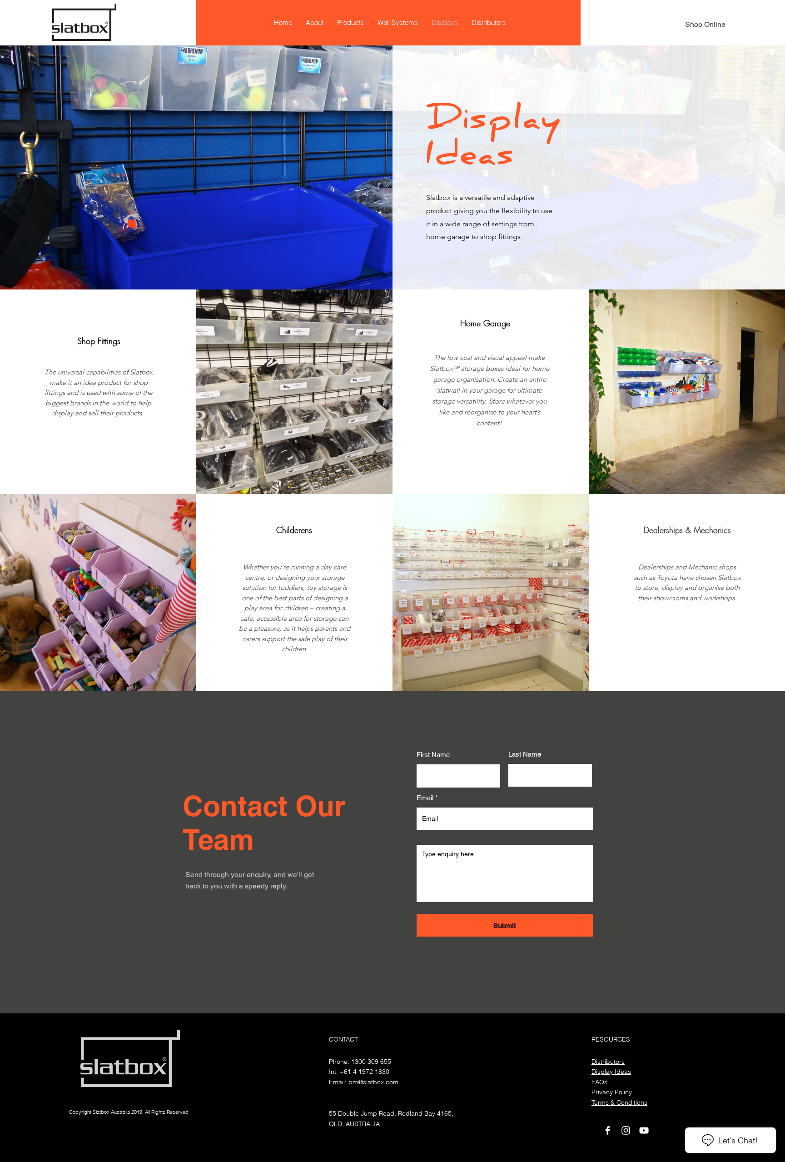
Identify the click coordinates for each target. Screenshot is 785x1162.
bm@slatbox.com (373, 1082)
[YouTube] (644, 1130)
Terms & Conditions (619, 1102)
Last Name (524, 754)
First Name (433, 754)
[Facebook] (607, 1130)
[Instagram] (625, 1130)
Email (425, 797)
